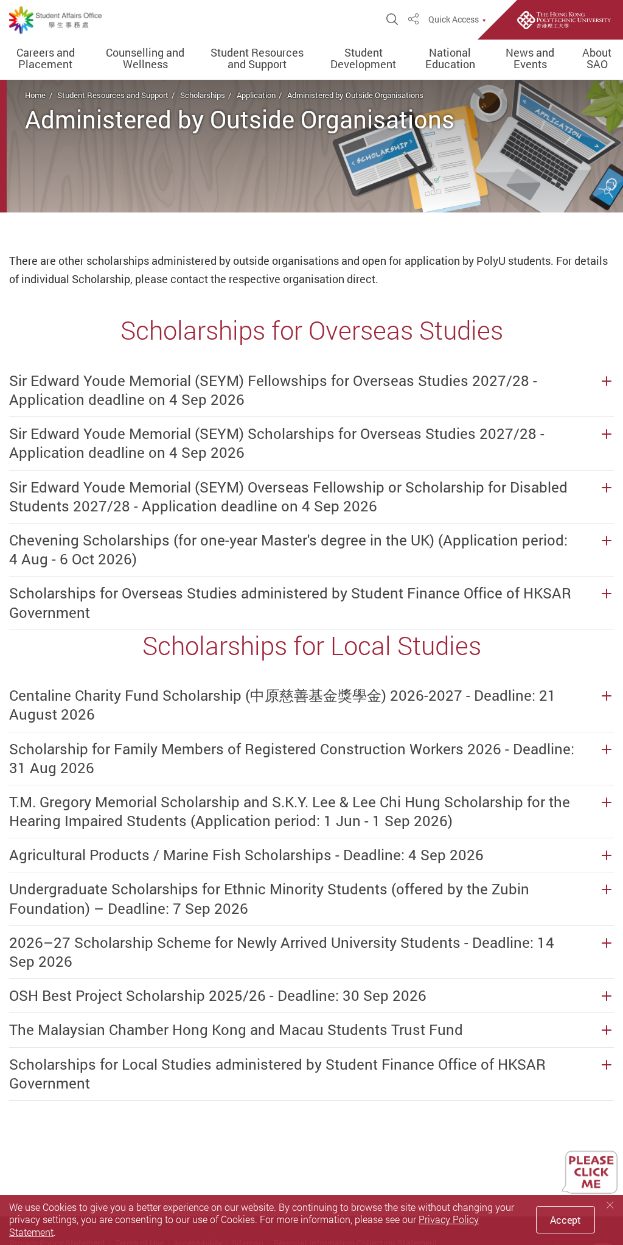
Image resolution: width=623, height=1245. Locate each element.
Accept (565, 1220)
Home (35, 94)
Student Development (363, 59)
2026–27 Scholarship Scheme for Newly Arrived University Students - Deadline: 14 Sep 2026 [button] (281, 952)
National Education (450, 59)
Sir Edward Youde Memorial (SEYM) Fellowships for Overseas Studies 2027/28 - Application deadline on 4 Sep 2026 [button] (273, 390)
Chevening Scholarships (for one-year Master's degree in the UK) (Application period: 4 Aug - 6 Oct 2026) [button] (288, 550)
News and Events (530, 59)
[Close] (610, 1205)
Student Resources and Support (257, 59)
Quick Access (453, 19)
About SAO (596, 59)
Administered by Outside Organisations (355, 94)
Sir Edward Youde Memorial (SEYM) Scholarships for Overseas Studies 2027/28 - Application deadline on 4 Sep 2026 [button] (277, 443)
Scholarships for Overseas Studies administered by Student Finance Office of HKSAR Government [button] (290, 603)
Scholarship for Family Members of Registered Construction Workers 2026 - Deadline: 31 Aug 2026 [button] (291, 758)
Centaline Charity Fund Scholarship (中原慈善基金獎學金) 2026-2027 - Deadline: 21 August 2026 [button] (282, 705)
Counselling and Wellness (145, 59)
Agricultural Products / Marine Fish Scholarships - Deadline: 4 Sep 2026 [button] (246, 855)
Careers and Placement (45, 59)
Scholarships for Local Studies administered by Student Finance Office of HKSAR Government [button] (277, 1074)
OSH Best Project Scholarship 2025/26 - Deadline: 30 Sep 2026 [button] (217, 995)
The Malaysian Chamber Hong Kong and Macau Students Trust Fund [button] (236, 1029)
